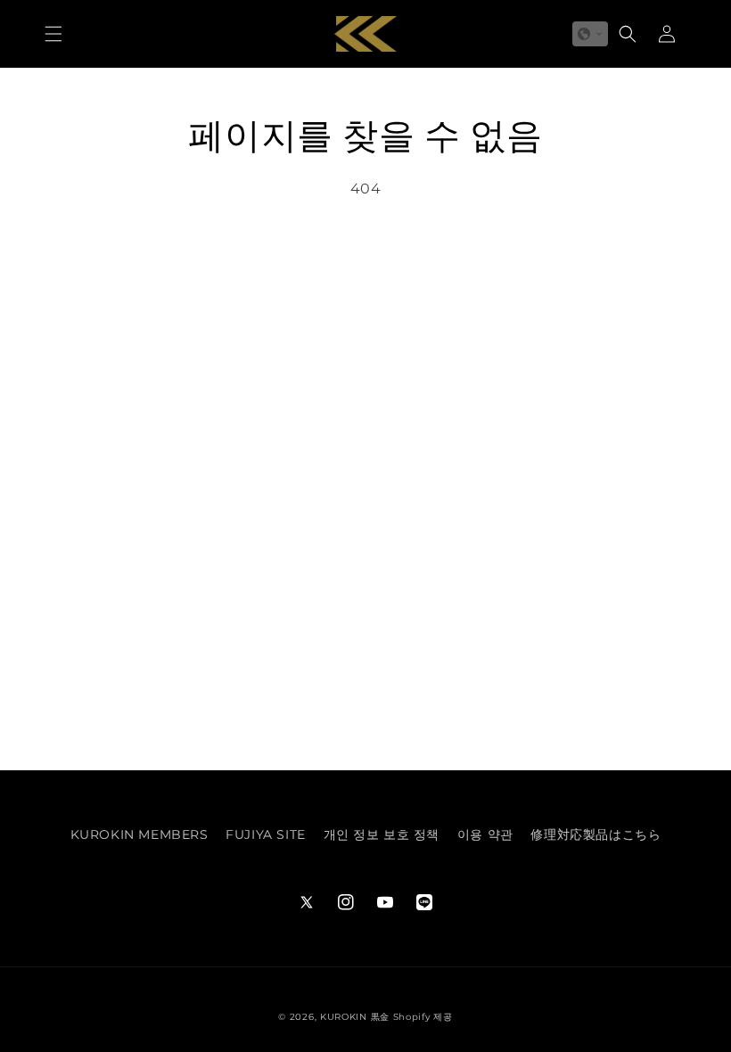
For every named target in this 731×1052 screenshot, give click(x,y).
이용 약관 (485, 834)
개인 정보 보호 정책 (382, 834)
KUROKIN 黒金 (355, 1017)
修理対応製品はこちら (595, 834)
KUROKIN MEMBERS (139, 834)
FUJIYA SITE (266, 834)
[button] (53, 33)
